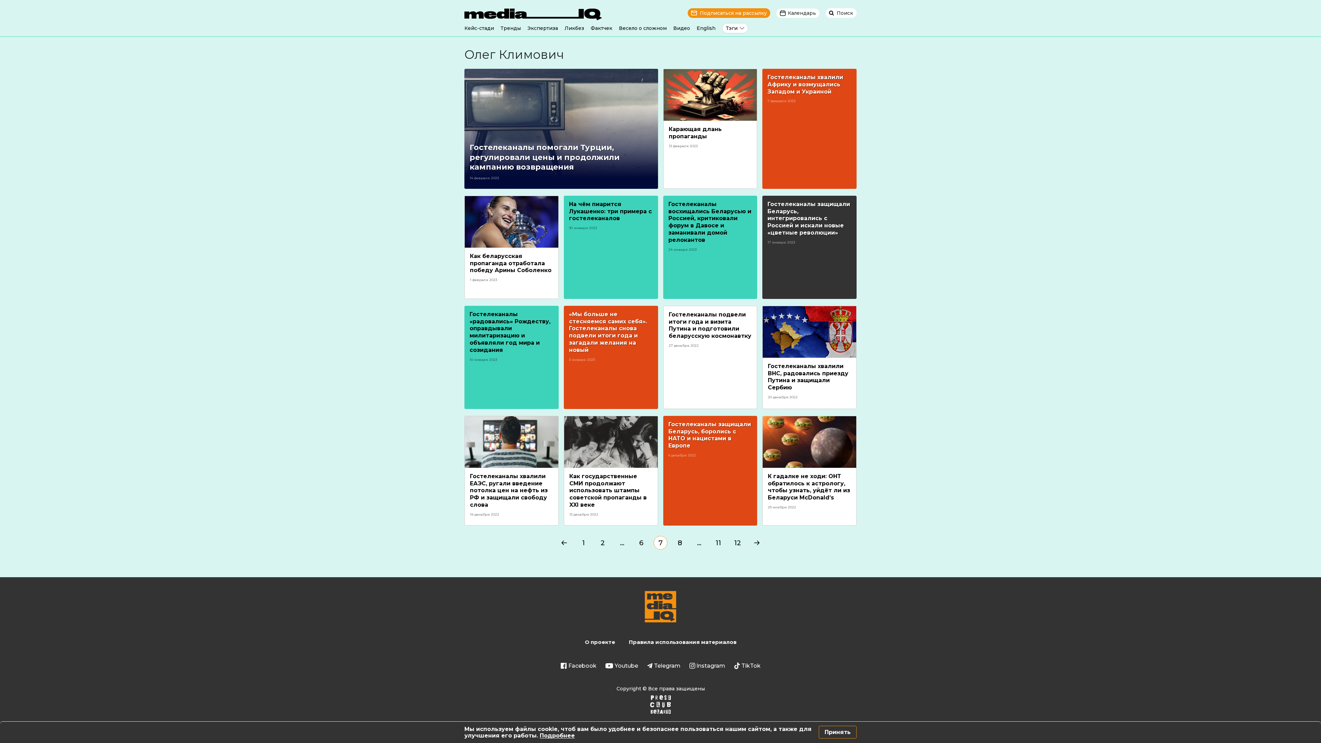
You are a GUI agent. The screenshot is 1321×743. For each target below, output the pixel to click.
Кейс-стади (479, 28)
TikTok (751, 666)
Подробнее (557, 735)
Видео (681, 28)
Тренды (511, 28)
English (706, 28)
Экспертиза (542, 28)
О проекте (600, 642)
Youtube (626, 666)
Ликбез (574, 28)
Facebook (582, 666)
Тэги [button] (732, 28)
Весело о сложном (643, 28)
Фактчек (601, 28)
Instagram (710, 666)
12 (737, 543)
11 (718, 543)
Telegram (667, 666)
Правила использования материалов (683, 642)
